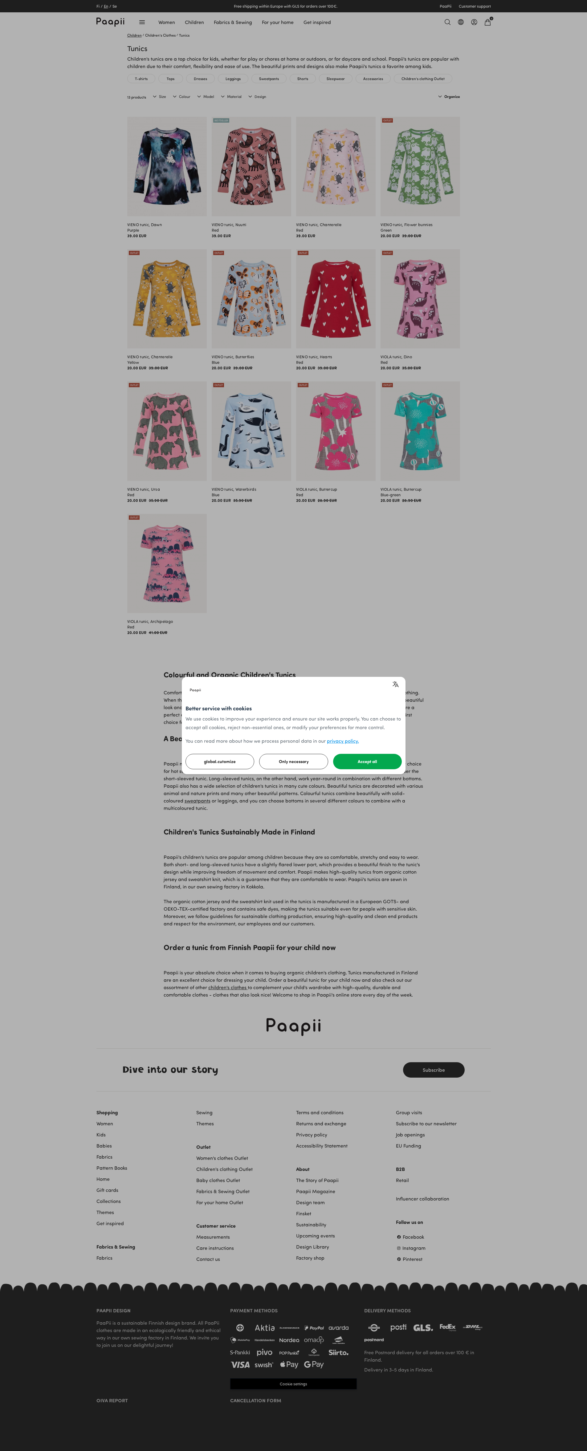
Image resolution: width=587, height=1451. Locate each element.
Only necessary (294, 761)
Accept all (367, 761)
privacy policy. (343, 741)
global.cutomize (220, 761)
